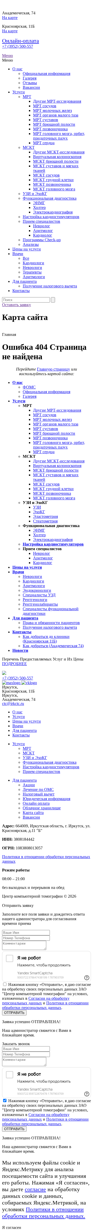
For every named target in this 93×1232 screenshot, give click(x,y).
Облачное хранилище (42, 808)
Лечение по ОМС (38, 789)
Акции (29, 785)
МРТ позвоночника (50, 129)
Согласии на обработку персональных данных (35, 1000)
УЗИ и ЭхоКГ (35, 193)
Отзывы (30, 83)
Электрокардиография (53, 212)
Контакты (21, 290)
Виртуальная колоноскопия (57, 156)
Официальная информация (46, 73)
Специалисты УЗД (39, 595)
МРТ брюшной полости (54, 124)
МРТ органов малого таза (55, 115)
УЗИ (37, 507)
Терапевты (32, 272)
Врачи (17, 253)
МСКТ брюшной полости (56, 161)
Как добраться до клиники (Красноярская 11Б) (46, 638)
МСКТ (29, 147)
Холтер (39, 207)
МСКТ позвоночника (52, 184)
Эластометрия (45, 516)
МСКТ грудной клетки (53, 180)
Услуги (18, 92)
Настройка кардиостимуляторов (51, 217)
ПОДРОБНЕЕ (14, 664)
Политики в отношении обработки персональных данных (45, 1005)
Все (26, 258)
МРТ (27, 96)
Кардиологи (33, 263)
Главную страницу (53, 369)
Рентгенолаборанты (40, 604)
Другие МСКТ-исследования (58, 152)
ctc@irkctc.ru (13, 703)
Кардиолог (42, 235)
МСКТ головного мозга (54, 189)
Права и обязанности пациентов (51, 622)
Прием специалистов (41, 221)
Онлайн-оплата (20, 40)
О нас (17, 69)
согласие (35, 1189)
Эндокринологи (37, 590)
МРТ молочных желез (52, 110)
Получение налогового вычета (50, 286)
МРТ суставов (45, 120)
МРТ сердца (44, 143)
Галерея (29, 78)
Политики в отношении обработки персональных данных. (43, 1212)
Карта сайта (33, 812)
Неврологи (32, 267)
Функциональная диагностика (49, 198)
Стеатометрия (45, 521)
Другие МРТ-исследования (57, 101)
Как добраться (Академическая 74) (53, 646)
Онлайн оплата (36, 803)
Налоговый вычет (39, 794)
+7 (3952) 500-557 (17, 46)
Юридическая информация (46, 799)
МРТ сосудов (44, 106)
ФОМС (29, 387)
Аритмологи (34, 277)
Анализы (31, 244)
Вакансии (31, 87)
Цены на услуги (26, 249)
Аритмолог (43, 230)
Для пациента (24, 281)
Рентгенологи (35, 599)
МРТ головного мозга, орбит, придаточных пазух (59, 135)
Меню (7, 55)
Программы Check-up (42, 240)
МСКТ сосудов (46, 175)
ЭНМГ (39, 203)
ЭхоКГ (39, 512)
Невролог (41, 226)
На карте (10, 17)
